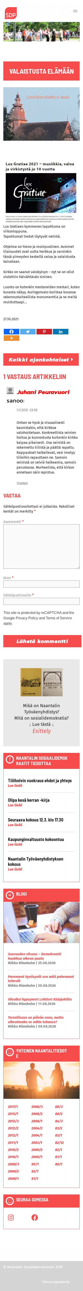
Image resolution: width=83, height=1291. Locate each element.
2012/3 (13, 1121)
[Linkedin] (60, 331)
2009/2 (13, 1171)
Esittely (42, 731)
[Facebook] (11, 331)
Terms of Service (59, 618)
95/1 (35, 1164)
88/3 (59, 1107)
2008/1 (36, 1121)
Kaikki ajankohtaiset (40, 359)
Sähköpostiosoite (18, 595)
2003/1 (36, 1143)
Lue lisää (15, 786)
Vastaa (22, 483)
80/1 (58, 1164)
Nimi (8, 578)
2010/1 (13, 1157)
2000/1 (36, 1157)
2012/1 (13, 1135)
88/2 (58, 1114)
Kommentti (13, 522)
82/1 (58, 1150)
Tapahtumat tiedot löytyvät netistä (31, 236)
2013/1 (13, 1114)
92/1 (34, 1171)
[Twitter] (28, 331)
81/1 (58, 1157)
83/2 (58, 1128)
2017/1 (13, 1107)
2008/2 (36, 1114)
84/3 (59, 1121)
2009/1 (13, 1179)
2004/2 (36, 1128)
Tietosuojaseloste (56, 1281)
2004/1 (36, 1135)
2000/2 (36, 1150)
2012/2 (13, 1128)
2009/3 (13, 1164)
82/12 (59, 1143)
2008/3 (37, 1107)
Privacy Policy (27, 618)
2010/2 (13, 1150)
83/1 (58, 1135)
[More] (11, 338)
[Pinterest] (44, 331)
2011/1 (13, 1143)
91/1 (34, 1179)
